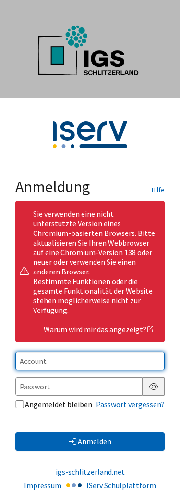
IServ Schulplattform (121, 485)
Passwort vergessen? (130, 404)
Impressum (42, 485)
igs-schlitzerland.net (90, 472)
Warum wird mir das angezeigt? (95, 329)
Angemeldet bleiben (58, 404)
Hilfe (158, 189)
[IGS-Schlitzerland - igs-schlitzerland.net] (90, 49)
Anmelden (94, 441)
